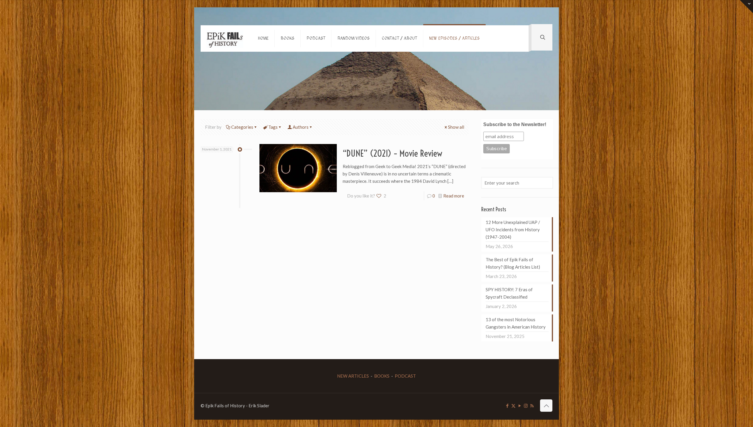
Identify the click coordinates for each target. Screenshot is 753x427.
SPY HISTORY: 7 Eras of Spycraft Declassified (509, 293)
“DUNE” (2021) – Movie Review (392, 153)
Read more (453, 195)
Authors (301, 127)
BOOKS (381, 376)
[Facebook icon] (507, 405)
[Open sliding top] (746, 6)
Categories (242, 127)
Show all (456, 127)
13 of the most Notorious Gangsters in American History (516, 323)
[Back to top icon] (546, 405)
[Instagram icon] (526, 405)
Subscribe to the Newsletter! (514, 124)
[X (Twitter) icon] (513, 405)
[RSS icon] (532, 405)
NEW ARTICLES (353, 376)
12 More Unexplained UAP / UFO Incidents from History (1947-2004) (513, 230)
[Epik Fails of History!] (224, 38)
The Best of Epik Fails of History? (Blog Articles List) (513, 263)
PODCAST (405, 376)
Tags (273, 127)
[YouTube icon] (519, 405)
